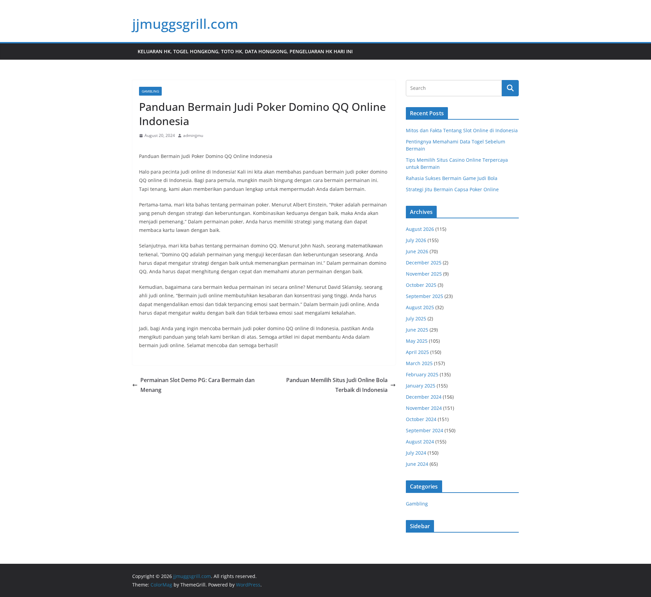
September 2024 (424, 430)
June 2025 (417, 329)
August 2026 (420, 229)
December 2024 (423, 397)
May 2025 (417, 341)
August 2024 (420, 441)
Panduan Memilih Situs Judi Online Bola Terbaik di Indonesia (337, 385)
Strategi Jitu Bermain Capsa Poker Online (452, 189)
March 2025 (419, 363)
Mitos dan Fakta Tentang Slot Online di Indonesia (462, 130)
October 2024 (421, 419)
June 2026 (417, 251)
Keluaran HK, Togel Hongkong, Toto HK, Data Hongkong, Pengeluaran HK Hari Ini (245, 51)
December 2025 (423, 262)
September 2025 (424, 296)
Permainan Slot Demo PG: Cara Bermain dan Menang (197, 385)
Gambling (150, 91)
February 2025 (422, 374)
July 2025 (416, 318)
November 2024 (424, 408)
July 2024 (416, 453)
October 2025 (421, 285)
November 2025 (424, 274)
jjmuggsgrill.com (185, 23)
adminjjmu (193, 135)
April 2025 (417, 352)
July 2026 (416, 240)
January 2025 (420, 385)
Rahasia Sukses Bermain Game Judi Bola (451, 178)
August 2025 (420, 307)
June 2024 (417, 464)
